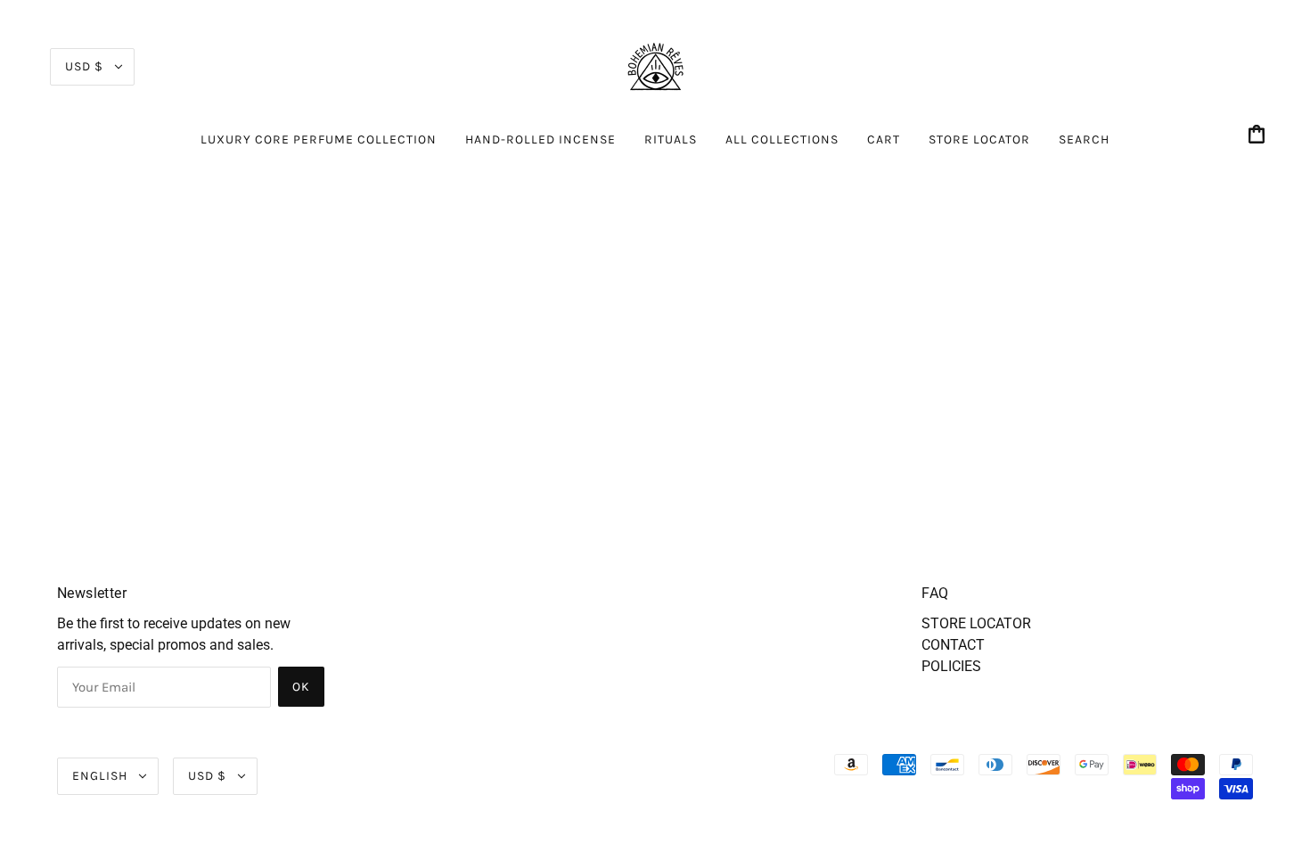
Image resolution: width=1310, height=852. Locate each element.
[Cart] (1259, 136)
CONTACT (953, 644)
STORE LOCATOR (976, 623)
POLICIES (951, 666)
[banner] (655, 65)
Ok (301, 686)
